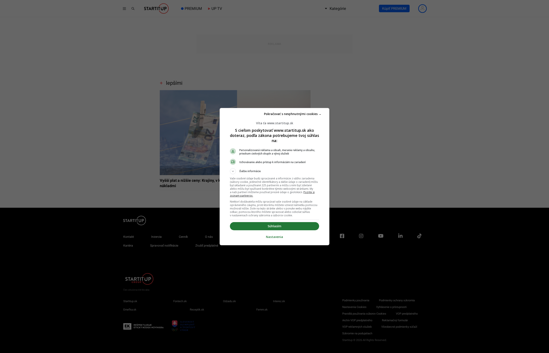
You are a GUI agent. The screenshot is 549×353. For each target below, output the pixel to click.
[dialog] (274, 176)
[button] (274, 171)
